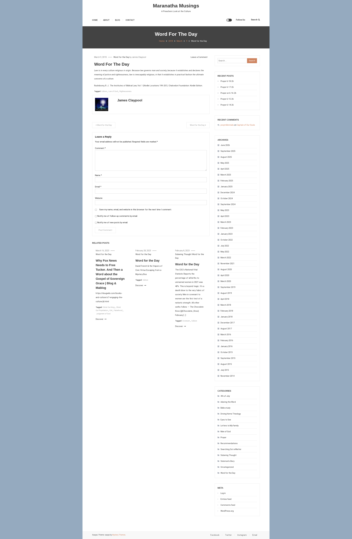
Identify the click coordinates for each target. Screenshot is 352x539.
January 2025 (227, 186)
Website (98, 198)
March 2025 (226, 175)
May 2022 (225, 252)
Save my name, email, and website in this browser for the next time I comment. (135, 209)
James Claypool (139, 57)
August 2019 (226, 293)
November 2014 (227, 376)
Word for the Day (121, 57)
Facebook (214, 535)
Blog (117, 20)
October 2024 (227, 198)
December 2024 (228, 192)
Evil (111, 310)
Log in (223, 493)
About (106, 20)
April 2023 (225, 216)
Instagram (242, 535)
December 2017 (228, 323)
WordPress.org (227, 511)
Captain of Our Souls (246, 125)
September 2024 (228, 204)
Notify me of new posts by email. (112, 222)
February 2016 (227, 340)
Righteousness (125, 91)
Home (95, 20)
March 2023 (226, 222)
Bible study (225, 408)
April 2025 (225, 169)
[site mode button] (229, 20)
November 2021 (227, 263)
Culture (104, 91)
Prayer (223, 437)
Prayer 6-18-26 (227, 81)
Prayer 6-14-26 (227, 105)
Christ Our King (109, 307)
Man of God (226, 431)
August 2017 (226, 329)
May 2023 (225, 210)
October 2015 (227, 352)
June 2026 (225, 145)
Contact (130, 20)
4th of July (225, 396)
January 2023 (227, 234)
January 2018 (227, 317)
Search (254, 20)
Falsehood (118, 310)
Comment (100, 148)
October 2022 (227, 240)
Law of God (113, 91)
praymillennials (227, 125)
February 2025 (227, 181)
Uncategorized (227, 467)
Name (98, 175)
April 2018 (225, 299)
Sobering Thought (183, 254)
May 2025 (225, 163)
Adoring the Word (228, 402)
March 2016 (226, 334)
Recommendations (229, 443)
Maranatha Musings (176, 6)
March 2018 (226, 305)
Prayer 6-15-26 (227, 99)
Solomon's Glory (227, 461)
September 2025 (228, 151)
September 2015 (228, 358)
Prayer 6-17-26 (227, 87)
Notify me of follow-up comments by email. (117, 216)
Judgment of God (103, 314)
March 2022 (226, 257)
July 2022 (225, 246)
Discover (100, 319)
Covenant (186, 321)
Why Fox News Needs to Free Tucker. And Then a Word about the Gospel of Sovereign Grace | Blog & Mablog (110, 274)
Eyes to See (226, 420)
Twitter (228, 535)
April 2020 (225, 275)
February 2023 (227, 228)
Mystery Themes (118, 535)
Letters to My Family (230, 426)
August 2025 (226, 157)
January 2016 (227, 346)
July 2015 (225, 370)
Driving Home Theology (231, 414)
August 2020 (226, 269)
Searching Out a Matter (231, 449)
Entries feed (226, 499)
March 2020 (226, 281)
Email (98, 186)
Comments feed (228, 505)
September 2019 (228, 287)
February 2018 (227, 311)
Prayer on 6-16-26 (228, 93)
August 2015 (226, 364)
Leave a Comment (199, 57)
